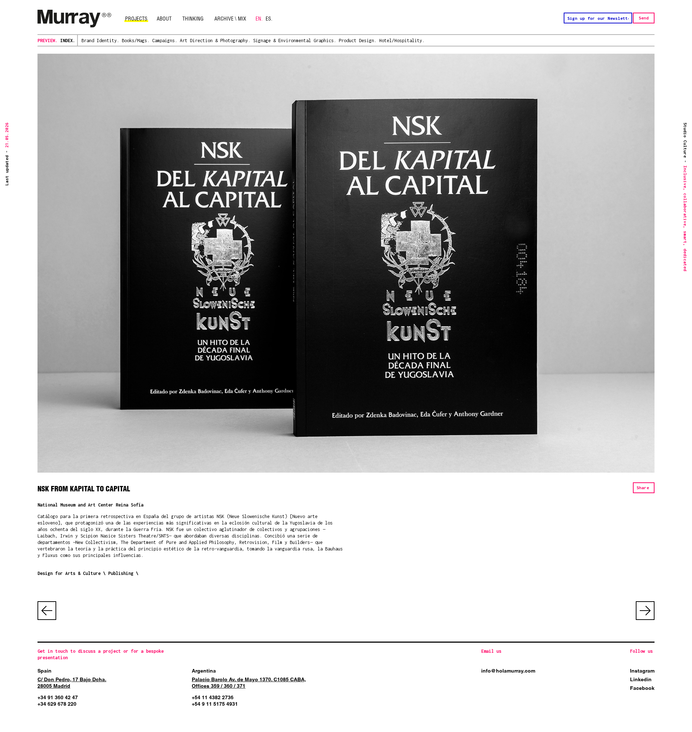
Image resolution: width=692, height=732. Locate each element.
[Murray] (74, 19)
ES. (269, 18)
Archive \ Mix (230, 18)
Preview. (47, 40)
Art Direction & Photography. (215, 40)
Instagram (642, 671)
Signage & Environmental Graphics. (294, 40)
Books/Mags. (136, 40)
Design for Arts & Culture (69, 573)
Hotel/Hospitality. (402, 40)
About (164, 18)
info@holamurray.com (508, 671)
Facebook (642, 688)
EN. (259, 18)
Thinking (193, 18)
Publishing (120, 573)
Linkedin (641, 679)
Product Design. (358, 40)
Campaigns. (164, 40)
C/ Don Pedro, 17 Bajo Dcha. (71, 679)
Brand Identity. (100, 40)
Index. (67, 40)
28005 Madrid (53, 686)
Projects (136, 18)
